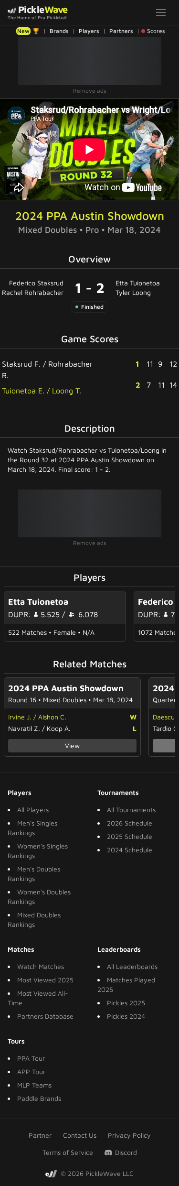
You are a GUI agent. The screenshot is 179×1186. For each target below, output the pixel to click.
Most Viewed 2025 (45, 980)
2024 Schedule (129, 850)
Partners (121, 30)
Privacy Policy (129, 1135)
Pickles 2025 (126, 1003)
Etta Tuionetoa (138, 283)
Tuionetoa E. (23, 390)
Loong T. (66, 390)
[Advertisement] (89, 61)
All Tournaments (131, 809)
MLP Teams (34, 1085)
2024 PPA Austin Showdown (89, 215)
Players (89, 30)
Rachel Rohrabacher (32, 292)
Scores (156, 30)
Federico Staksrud (36, 283)
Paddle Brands (39, 1098)
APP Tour (31, 1071)
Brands (59, 30)
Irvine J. (20, 717)
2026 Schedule (129, 823)
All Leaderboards (132, 966)
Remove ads (89, 90)
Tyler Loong (133, 292)
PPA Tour (31, 1058)
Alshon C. (52, 717)
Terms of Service (67, 1152)
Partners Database (45, 1016)
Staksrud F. (21, 363)
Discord (126, 1152)
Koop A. (59, 728)
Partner (40, 1135)
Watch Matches (40, 966)
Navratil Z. (24, 728)
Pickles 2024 (126, 1016)
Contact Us (79, 1135)
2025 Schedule (129, 836)
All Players (33, 809)
